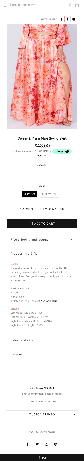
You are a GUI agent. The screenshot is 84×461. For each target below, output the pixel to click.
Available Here (49, 300)
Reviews (17, 354)
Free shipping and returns (29, 239)
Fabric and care (22, 340)
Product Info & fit (24, 253)
